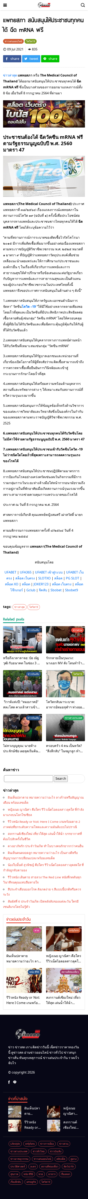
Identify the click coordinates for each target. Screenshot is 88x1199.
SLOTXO (44, 578)
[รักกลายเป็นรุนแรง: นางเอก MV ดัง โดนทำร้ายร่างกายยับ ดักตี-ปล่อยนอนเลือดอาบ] (65, 639)
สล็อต (58, 578)
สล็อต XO (11, 584)
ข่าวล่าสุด (10, 75)
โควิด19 (33, 607)
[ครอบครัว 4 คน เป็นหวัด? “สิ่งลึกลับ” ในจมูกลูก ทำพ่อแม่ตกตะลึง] (65, 727)
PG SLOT (72, 578)
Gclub (30, 590)
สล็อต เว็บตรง (25, 578)
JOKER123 (41, 584)
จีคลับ (43, 590)
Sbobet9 (71, 590)
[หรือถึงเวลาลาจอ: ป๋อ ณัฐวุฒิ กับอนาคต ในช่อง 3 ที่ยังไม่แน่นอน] (22, 639)
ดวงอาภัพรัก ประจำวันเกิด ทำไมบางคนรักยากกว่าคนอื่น (45, 846)
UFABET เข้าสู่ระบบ (49, 572)
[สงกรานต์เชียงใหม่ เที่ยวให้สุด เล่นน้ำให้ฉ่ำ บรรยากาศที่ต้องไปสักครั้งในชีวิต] (64, 980)
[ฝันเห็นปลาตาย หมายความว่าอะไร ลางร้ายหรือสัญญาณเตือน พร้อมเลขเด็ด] (24, 938)
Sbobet (56, 590)
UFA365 (26, 572)
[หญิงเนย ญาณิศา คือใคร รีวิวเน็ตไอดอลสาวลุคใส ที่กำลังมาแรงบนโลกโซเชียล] (64, 938)
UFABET (10, 572)
